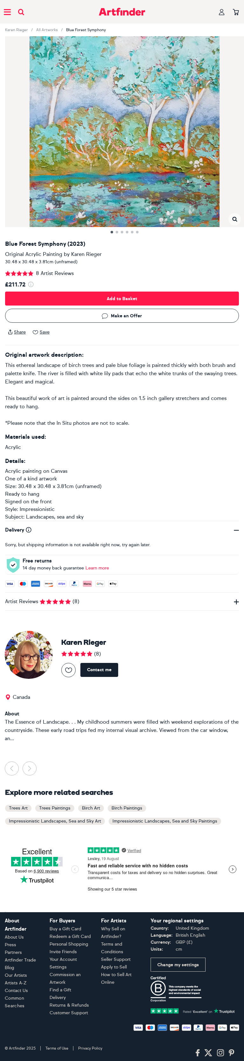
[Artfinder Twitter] (208, 1053)
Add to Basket (122, 298)
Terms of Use (56, 1048)
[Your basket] (236, 12)
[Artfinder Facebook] (198, 1053)
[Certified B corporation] (176, 989)
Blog (9, 967)
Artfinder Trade (20, 960)
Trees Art (18, 808)
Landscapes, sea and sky (55, 517)
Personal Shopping (69, 944)
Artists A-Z (16, 983)
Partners (13, 952)
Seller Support (116, 959)
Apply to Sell (114, 967)
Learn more (97, 568)
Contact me (99, 669)
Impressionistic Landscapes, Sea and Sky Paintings (164, 821)
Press (10, 944)
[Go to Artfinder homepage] (122, 12)
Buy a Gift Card (65, 929)
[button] (234, 219)
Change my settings (178, 965)
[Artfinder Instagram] (220, 1053)
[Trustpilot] (193, 1010)
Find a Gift (60, 990)
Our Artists (16, 975)
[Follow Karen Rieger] (68, 670)
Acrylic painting (23, 471)
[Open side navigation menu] (7, 12)
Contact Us (16, 990)
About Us (14, 937)
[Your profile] (221, 12)
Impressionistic (37, 509)
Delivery (58, 997)
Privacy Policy (90, 1048)
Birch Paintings (127, 808)
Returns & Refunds (69, 1005)
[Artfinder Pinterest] (231, 1053)
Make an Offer (126, 316)
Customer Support (69, 1013)
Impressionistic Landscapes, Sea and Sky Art (55, 821)
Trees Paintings (55, 808)
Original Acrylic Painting (33, 254)
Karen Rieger (16, 30)
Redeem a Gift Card (70, 936)
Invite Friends (63, 951)
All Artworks (47, 30)
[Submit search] (21, 12)
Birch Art (91, 808)
